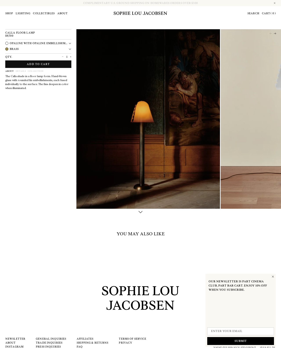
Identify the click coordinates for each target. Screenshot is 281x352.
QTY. (8, 57)
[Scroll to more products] (140, 212)
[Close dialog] (273, 276)
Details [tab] (21, 71)
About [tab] (9, 71)
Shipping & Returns (92, 342)
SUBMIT (240, 341)
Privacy (125, 342)
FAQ (80, 346)
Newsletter (15, 338)
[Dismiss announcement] (275, 3)
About (62, 13)
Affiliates (85, 338)
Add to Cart (38, 64)
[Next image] (275, 33)
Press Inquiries (48, 346)
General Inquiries (51, 338)
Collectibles (43, 13)
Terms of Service (132, 338)
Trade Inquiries (49, 342)
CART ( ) (269, 13)
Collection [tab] (35, 71)
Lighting (23, 13)
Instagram (14, 346)
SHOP (9, 13)
